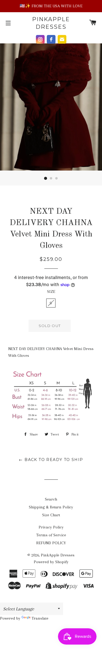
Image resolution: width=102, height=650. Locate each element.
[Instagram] (40, 39)
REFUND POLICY (51, 542)
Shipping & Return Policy (51, 507)
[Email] (62, 39)
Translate (40, 618)
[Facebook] (51, 39)
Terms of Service (51, 535)
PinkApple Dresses (51, 23)
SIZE (51, 291)
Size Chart (51, 515)
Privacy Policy (51, 527)
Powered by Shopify (51, 561)
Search (51, 499)
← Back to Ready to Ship (51, 459)
